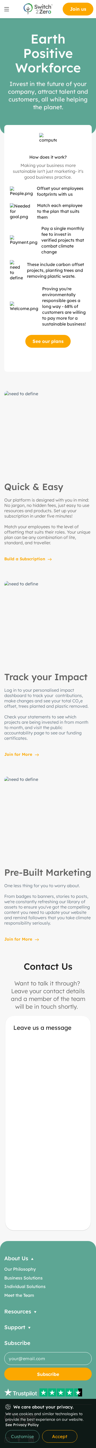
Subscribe (48, 1374)
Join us (78, 9)
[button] (48, 1258)
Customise (22, 1436)
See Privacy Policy (22, 1424)
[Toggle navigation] (6, 9)
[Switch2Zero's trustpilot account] (48, 1392)
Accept (59, 1436)
